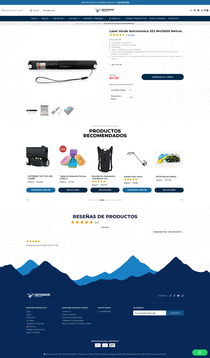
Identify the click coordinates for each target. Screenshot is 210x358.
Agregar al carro (162, 77)
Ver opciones (41, 190)
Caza (34, 18)
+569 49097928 (123, 2)
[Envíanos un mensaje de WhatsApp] (200, 352)
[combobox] (13, 10)
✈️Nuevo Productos (136, 18)
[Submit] (2, 10)
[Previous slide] (30, 66)
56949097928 (105, 311)
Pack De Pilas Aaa (165, 176)
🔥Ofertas (114, 18)
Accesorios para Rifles (94, 23)
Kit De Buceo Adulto (134, 176)
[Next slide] (95, 66)
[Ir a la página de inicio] (104, 10)
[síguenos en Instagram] (191, 10)
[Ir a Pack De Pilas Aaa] (169, 159)
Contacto (173, 18)
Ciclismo (73, 18)
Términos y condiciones (73, 321)
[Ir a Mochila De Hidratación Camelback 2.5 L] (73, 159)
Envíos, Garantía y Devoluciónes (76, 324)
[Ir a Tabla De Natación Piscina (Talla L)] (40, 159)
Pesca (45, 18)
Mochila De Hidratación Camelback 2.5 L (71, 177)
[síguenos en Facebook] (194, 10)
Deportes (58, 18)
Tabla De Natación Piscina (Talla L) (41, 177)
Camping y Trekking (93, 18)
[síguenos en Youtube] (198, 10)
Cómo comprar (69, 315)
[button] (105, 190)
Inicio (77, 23)
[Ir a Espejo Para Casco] (105, 159)
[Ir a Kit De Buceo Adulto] (137, 159)
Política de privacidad (72, 318)
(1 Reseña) (130, 35)
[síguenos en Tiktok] (202, 10)
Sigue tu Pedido (157, 18)
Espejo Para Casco (101, 176)
